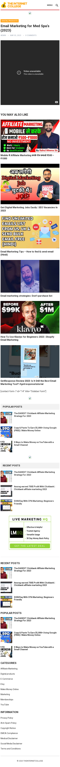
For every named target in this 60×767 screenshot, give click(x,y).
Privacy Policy (7, 718)
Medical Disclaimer (9, 738)
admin (3, 35)
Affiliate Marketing (9, 668)
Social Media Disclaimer (11, 743)
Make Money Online (10, 689)
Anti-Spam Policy (8, 723)
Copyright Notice (8, 728)
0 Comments (30, 35)
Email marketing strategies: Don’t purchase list (26, 295)
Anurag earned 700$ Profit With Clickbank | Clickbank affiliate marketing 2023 (34, 584)
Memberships (7, 699)
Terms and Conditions (11, 749)
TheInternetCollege (33, 761)
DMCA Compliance (9, 733)
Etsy (3, 684)
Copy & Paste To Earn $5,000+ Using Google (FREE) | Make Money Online (35, 634)
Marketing (5, 694)
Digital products (9, 21)
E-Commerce (7, 679)
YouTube (5, 704)
